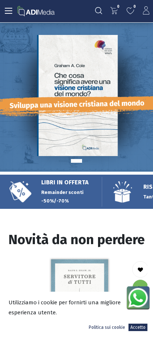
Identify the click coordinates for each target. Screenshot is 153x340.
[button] (140, 269)
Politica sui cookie (107, 327)
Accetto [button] (138, 327)
